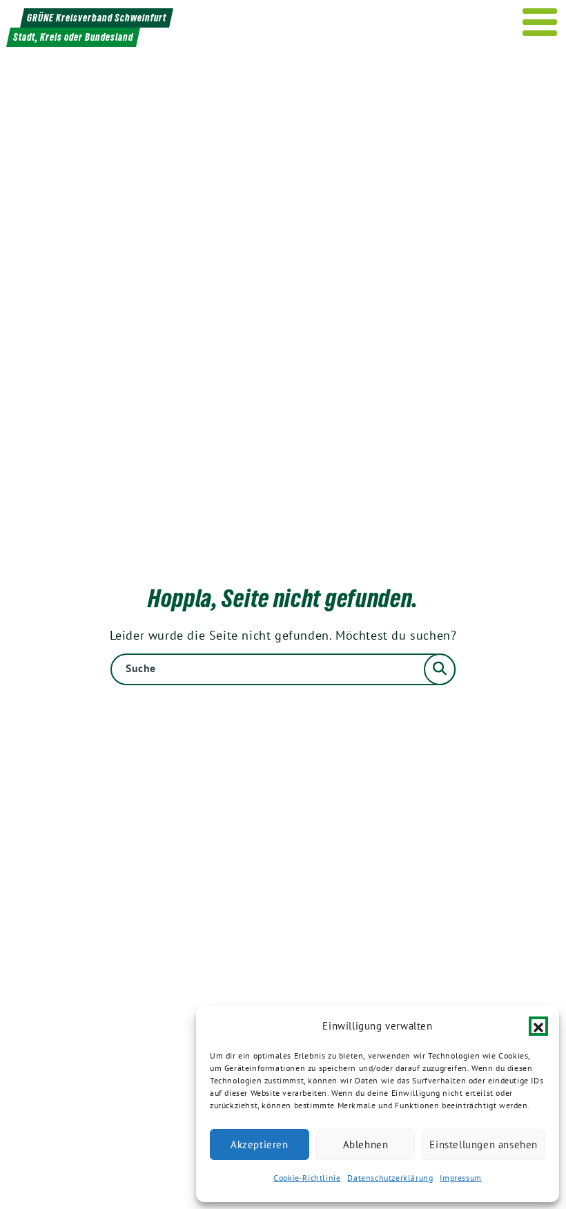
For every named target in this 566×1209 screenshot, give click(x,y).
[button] (538, 1026)
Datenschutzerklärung (390, 1177)
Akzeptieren (260, 1144)
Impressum (460, 1177)
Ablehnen (366, 1144)
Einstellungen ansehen (483, 1144)
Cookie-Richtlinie (306, 1177)
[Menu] (540, 22)
